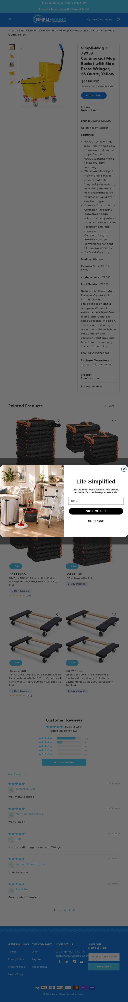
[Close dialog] (124, 469)
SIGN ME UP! (96, 511)
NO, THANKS (96, 521)
